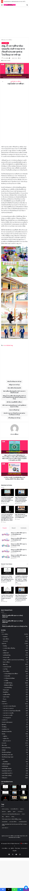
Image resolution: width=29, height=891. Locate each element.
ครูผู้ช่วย (5, 736)
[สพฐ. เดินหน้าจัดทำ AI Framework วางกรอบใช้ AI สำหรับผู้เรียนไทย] (21, 509)
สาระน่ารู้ (5, 641)
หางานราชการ (24, 848)
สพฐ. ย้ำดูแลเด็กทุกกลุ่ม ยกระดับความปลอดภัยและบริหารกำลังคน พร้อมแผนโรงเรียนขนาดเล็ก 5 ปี (21, 499)
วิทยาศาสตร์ (6, 689)
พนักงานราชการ (7, 740)
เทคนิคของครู (5, 766)
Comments (23, 528)
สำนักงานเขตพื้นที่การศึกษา (14, 402)
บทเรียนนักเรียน (6, 655)
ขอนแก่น (22, 809)
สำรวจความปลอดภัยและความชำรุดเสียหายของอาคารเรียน (14, 405)
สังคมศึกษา (5, 692)
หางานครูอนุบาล (7, 717)
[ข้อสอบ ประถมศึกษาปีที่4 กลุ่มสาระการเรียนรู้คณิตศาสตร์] (6, 551)
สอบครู (3, 733)
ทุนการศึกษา (6, 639)
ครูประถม (4, 643)
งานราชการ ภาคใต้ (7, 715)
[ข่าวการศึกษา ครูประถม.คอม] (10, 5)
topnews (5, 636)
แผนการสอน (6, 696)
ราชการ (23, 814)
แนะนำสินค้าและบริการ (7, 773)
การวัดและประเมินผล (9, 678)
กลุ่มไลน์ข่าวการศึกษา (15, 81)
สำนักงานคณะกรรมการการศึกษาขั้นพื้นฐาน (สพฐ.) (11, 819)
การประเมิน (7, 676)
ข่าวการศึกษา (9, 39)
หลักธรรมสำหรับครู (6, 747)
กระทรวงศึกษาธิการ (14, 809)
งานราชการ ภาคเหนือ (8, 713)
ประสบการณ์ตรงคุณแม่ (7, 722)
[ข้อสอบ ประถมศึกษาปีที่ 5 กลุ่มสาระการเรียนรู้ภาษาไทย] (6, 556)
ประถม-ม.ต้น (6, 657)
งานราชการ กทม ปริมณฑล (9, 706)
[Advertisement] (14, 21)
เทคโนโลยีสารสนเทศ (6, 768)
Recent (14, 528)
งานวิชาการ (4, 719)
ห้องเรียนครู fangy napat (7, 757)
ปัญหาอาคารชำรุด (15, 384)
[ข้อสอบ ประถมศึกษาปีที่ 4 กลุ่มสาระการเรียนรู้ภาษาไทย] (6, 545)
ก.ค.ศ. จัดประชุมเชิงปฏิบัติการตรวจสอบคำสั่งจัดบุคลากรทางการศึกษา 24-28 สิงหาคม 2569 (7, 499)
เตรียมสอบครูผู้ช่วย (6, 763)
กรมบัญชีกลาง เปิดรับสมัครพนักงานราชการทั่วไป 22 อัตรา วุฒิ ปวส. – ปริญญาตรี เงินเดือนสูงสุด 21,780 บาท (21, 579)
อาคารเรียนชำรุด (14, 410)
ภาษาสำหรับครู (8, 687)
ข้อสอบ (5, 650)
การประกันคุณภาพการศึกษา (11, 673)
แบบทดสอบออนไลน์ (23, 821)
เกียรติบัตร (5, 761)
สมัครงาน (7, 816)
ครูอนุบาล (4, 701)
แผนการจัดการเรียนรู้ (6, 775)
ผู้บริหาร (12, 848)
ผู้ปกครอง (4, 724)
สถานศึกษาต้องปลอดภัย (14, 388)
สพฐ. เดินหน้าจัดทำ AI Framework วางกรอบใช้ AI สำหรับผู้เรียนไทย (21, 516)
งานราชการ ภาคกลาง (8, 708)
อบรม (3, 759)
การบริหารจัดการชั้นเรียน (9, 648)
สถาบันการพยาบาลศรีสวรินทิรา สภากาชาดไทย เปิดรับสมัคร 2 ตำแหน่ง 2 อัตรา (7, 597)
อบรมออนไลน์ (4, 821)
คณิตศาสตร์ (6, 652)
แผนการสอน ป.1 (5, 827)
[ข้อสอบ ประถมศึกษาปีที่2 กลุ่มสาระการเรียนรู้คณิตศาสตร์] (6, 534)
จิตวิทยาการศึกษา (8, 685)
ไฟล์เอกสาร (4, 777)
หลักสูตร (4, 750)
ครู (9, 848)
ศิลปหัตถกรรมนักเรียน (7, 731)
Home (4, 39)
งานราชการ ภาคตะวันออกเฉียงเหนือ (11, 710)
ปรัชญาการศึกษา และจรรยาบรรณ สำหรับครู (13, 659)
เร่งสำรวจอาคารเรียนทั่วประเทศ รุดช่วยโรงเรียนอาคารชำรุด (14, 413)
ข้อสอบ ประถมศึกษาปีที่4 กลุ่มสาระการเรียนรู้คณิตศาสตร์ (19, 550)
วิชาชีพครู (4, 726)
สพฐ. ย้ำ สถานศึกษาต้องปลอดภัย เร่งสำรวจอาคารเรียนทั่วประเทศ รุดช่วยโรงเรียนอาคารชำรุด (14, 397)
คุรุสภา (14, 811)
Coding (5, 645)
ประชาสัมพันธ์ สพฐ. (8, 345)
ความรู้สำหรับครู (8, 683)
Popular (5, 528)
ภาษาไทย (5, 669)
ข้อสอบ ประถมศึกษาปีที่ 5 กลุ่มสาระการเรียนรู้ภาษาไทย (19, 556)
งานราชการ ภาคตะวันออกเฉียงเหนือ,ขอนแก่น (11, 814)
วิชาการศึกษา (6, 671)
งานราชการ (4, 703)
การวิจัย (6, 680)
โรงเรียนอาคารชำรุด (14, 418)
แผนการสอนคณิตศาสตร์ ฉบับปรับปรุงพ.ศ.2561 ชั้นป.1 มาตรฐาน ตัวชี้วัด (14, 825)
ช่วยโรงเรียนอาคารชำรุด (14, 381)
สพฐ (3, 816)
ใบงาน (4, 699)
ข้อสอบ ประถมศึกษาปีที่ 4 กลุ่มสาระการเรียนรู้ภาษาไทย (19, 544)
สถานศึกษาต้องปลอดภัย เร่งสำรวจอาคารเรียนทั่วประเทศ (14, 391)
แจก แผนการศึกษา (13, 821)
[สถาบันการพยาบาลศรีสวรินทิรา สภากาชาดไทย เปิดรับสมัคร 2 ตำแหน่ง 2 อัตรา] (7, 590)
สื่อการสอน (4, 745)
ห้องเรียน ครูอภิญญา (6, 752)
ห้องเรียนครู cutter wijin (7, 754)
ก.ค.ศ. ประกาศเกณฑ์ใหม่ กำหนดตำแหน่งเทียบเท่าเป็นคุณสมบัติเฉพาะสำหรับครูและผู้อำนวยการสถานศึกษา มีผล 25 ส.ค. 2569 (7, 517)
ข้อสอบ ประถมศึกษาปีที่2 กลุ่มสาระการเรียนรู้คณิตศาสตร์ (19, 533)
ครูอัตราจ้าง (6, 738)
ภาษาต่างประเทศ (7, 666)
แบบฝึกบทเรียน (6, 694)
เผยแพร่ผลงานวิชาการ (7, 770)
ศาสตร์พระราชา (5, 729)
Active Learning (5, 809)
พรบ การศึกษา (6, 662)
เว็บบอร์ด (14, 850)
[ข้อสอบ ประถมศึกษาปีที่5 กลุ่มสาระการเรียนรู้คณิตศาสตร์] (6, 540)
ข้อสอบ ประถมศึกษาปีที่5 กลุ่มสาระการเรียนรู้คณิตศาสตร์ (19, 539)
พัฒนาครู (5, 664)
